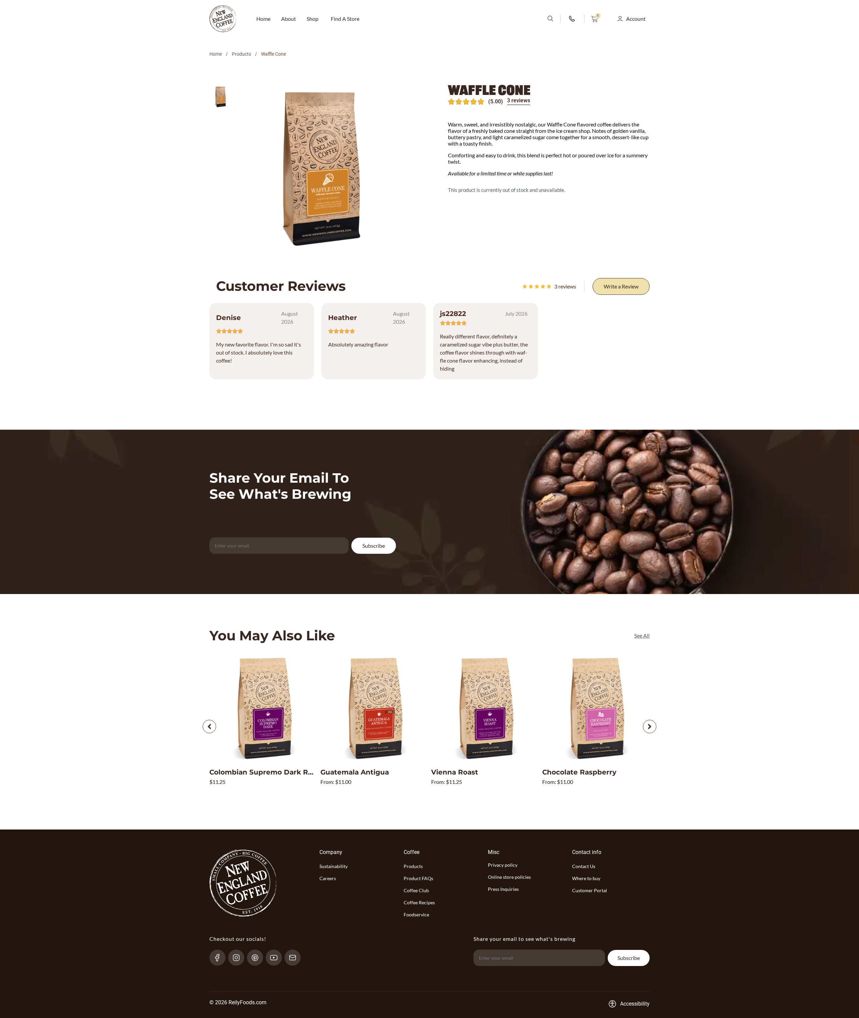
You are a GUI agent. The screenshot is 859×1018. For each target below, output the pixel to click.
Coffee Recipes (419, 902)
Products (241, 54)
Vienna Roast (454, 772)
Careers (327, 878)
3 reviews (518, 100)
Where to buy (586, 878)
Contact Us (583, 866)
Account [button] (636, 18)
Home (215, 54)
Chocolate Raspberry (579, 772)
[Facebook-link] (220, 958)
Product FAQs (418, 878)
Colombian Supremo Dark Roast (266, 772)
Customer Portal (589, 890)
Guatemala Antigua (354, 772)
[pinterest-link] (258, 958)
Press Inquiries (503, 889)
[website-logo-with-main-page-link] (222, 18)
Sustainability (333, 866)
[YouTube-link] (277, 958)
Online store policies (509, 877)
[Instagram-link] (239, 958)
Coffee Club (416, 890)
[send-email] (295, 958)
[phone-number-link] (572, 18)
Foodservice (416, 914)
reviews (565, 286)
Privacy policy (502, 865)
